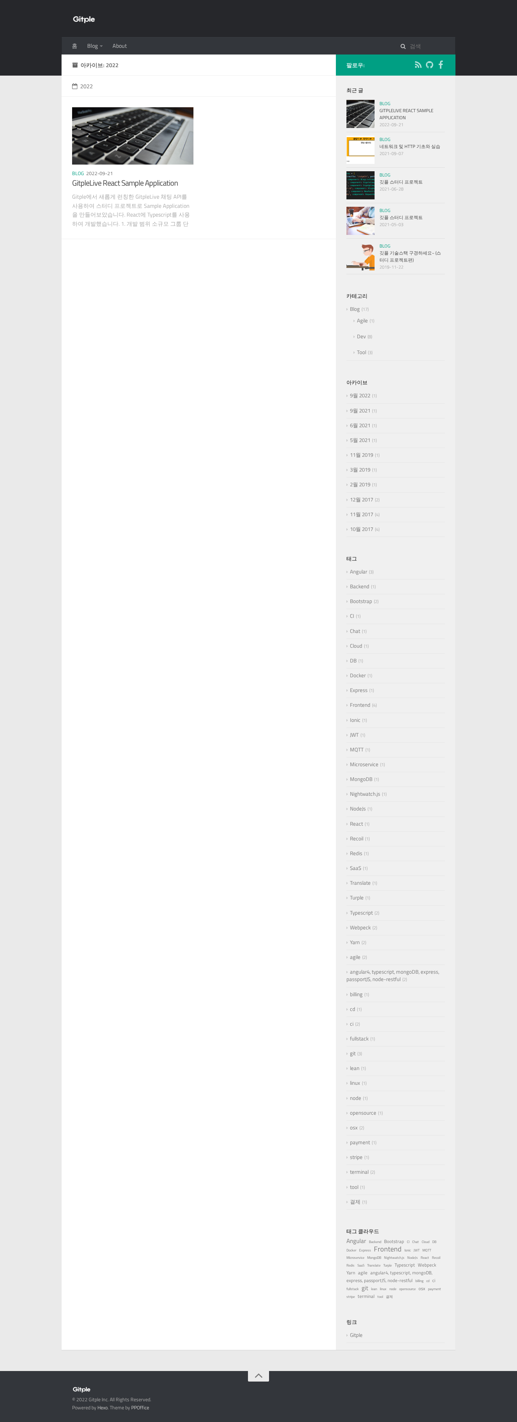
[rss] (418, 66)
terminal (359, 1172)
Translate (360, 883)
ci (351, 1024)
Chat (355, 631)
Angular (358, 572)
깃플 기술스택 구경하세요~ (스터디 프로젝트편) (410, 256)
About (120, 45)
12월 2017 (361, 499)
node (355, 1098)
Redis (356, 853)
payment (360, 1142)
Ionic (355, 720)
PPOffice (140, 1407)
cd (352, 1009)
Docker (358, 675)
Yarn (355, 942)
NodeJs (358, 809)
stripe (356, 1157)
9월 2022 (360, 395)
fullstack (359, 1039)
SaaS (355, 868)
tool (354, 1187)
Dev (361, 336)
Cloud (356, 646)
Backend (359, 586)
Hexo (102, 1407)
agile (355, 957)
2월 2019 (360, 484)
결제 (355, 1202)
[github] (429, 66)
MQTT (357, 749)
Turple (357, 897)
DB (353, 660)
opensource (363, 1113)
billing (356, 994)
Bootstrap (361, 601)
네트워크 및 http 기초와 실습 (409, 146)
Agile (362, 320)
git (353, 1053)
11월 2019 (361, 455)
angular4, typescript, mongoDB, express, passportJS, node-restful (392, 975)
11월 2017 (361, 514)
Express (359, 690)
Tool (361, 352)
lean (354, 1068)
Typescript (361, 913)
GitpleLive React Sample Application (125, 183)
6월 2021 (360, 425)
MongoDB (361, 779)
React (356, 824)
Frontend (360, 705)
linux (355, 1083)
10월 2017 (361, 529)
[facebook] (440, 66)
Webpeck (360, 927)
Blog (92, 45)
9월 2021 (360, 410)
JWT (354, 735)
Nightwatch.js (365, 794)
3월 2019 (360, 470)
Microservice (364, 764)
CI (352, 616)
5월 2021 (360, 440)
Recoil (356, 838)
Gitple (356, 1335)
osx (354, 1127)
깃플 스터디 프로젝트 (401, 181)
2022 (86, 86)
